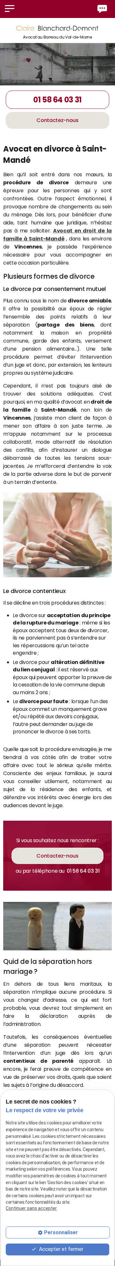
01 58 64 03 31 (57, 99)
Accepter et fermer (60, 1249)
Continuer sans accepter (31, 1208)
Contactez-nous (57, 120)
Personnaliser (61, 1232)
